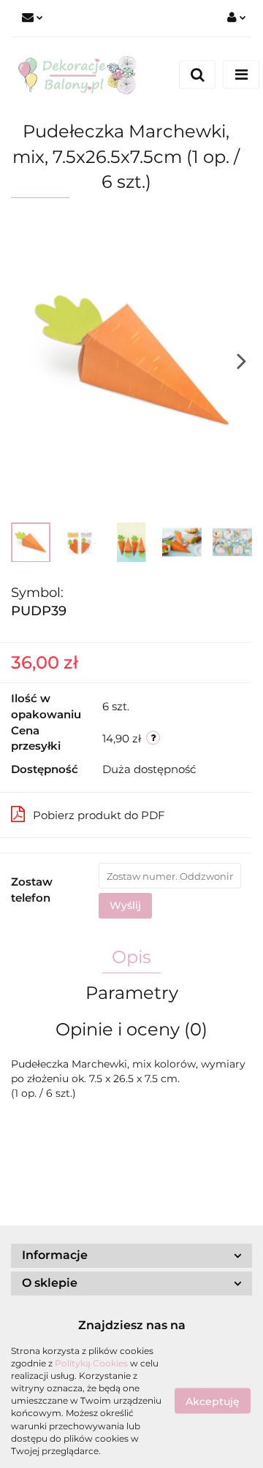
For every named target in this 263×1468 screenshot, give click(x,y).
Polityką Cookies (91, 1363)
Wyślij (125, 905)
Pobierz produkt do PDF (99, 815)
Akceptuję (213, 1400)
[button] (131, 1256)
